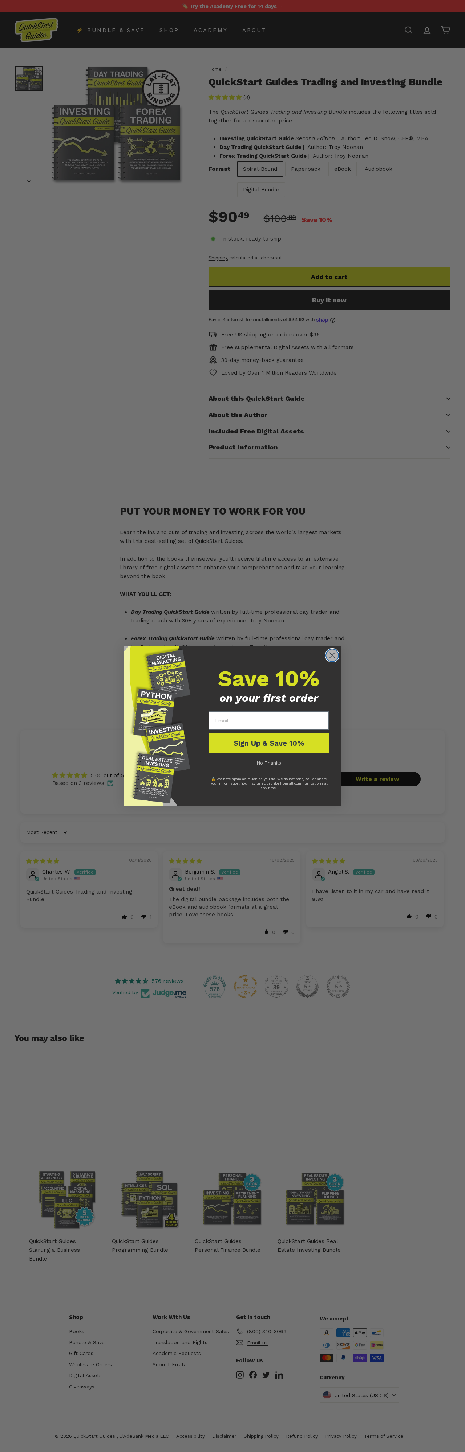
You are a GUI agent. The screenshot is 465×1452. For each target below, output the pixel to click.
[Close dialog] (332, 655)
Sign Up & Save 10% (269, 743)
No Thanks (268, 763)
